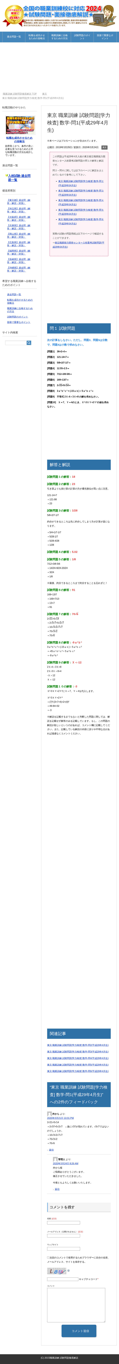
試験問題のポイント (82, 37)
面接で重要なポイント (105, 37)
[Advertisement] (59, 67)
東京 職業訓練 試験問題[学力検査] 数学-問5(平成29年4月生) (78, 1065)
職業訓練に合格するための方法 (59, 37)
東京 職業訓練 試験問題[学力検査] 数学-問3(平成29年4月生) (78, 1051)
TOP (20, 94)
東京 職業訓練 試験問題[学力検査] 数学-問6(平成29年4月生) (78, 1071)
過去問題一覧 (14, 36)
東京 (104, 147)
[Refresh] (68, 1269)
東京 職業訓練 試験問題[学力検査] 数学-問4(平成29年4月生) (78, 1058)
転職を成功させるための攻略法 (37, 37)
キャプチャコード (88, 1279)
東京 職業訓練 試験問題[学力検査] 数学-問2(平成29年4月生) (78, 1045)
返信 (51, 1150)
